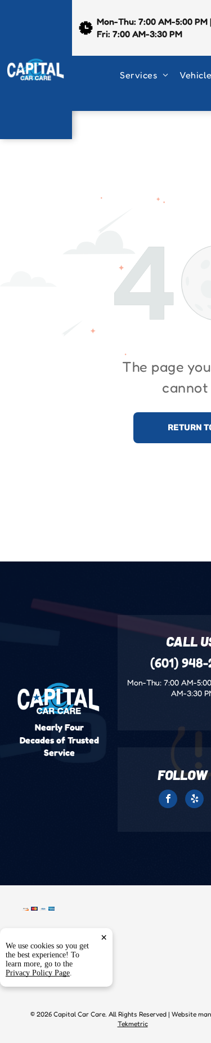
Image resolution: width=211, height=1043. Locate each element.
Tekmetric (133, 1023)
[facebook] (168, 800)
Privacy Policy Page (38, 973)
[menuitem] (149, 74)
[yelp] (194, 800)
